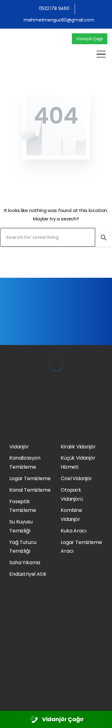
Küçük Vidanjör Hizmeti (78, 462)
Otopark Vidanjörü (72, 494)
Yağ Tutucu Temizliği (22, 547)
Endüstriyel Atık (27, 574)
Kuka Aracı (73, 530)
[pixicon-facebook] (22, 695)
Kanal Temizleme (30, 490)
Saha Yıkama (24, 562)
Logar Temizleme (30, 478)
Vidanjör (19, 446)
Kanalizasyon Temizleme (24, 462)
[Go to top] (100, 718)
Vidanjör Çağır (63, 719)
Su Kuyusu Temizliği (21, 526)
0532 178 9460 (54, 8)
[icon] (34, 719)
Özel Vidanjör (76, 478)
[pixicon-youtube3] (13, 695)
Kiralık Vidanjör (78, 446)
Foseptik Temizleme (22, 506)
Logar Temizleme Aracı (81, 547)
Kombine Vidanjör (71, 515)
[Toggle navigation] (101, 54)
